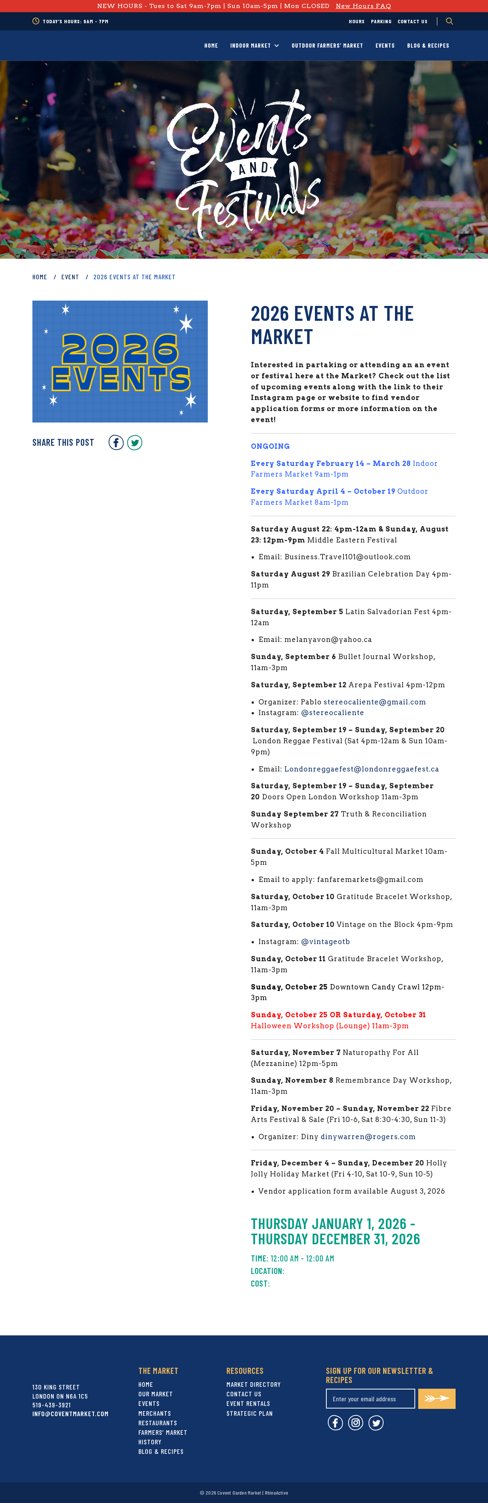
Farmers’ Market (163, 1432)
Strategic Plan (249, 1413)
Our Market (155, 1393)
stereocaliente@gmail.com (375, 702)
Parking (381, 21)
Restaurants (157, 1422)
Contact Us (413, 21)
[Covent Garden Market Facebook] (116, 447)
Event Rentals (248, 1403)
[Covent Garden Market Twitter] (135, 447)
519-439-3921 (51, 1405)
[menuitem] (357, 21)
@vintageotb (325, 942)
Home (211, 45)
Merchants (154, 1413)
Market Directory (253, 1384)
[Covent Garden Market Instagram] (355, 1428)
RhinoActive (276, 1492)
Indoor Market (250, 45)
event (70, 276)
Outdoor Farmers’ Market (327, 45)
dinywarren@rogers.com (368, 1137)
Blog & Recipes (428, 45)
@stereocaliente (332, 713)
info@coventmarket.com (70, 1413)
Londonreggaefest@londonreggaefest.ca (361, 769)
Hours (357, 21)
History (150, 1441)
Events (385, 45)
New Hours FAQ (363, 6)
